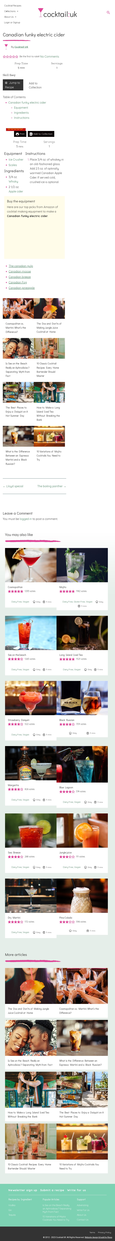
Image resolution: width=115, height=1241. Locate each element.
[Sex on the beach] (30, 645)
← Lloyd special (13, 486)
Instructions (21, 117)
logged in (26, 519)
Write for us (76, 1190)
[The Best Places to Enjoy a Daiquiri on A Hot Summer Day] (18, 401)
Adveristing (82, 1205)
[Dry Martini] (30, 908)
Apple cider (16, 191)
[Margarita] (30, 776)
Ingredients (21, 112)
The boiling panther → (51, 486)
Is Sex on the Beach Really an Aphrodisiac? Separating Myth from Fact (57, 1208)
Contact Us (82, 1219)
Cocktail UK (21, 46)
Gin (10, 1210)
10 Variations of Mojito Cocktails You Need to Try (56, 1218)
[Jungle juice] (82, 843)
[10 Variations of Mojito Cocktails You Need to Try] (49, 445)
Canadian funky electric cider (27, 102)
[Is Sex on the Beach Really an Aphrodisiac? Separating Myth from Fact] (18, 359)
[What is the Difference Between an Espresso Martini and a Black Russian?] (18, 447)
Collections (10, 11)
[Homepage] (57, 12)
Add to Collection (42, 133)
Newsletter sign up (22, 1190)
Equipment (21, 107)
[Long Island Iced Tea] (82, 645)
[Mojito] (82, 579)
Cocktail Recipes (12, 5)
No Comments (49, 56)
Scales (13, 165)
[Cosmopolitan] (30, 578)
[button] (4, 56)
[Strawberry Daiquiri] (30, 710)
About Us (9, 16)
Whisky (13, 181)
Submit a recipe (52, 1190)
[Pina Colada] (82, 907)
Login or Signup (12, 22)
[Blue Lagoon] (82, 777)
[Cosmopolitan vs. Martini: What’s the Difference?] (18, 317)
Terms (92, 1232)
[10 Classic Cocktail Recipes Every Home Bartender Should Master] (49, 359)
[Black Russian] (82, 709)
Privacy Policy (104, 1232)
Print (22, 133)
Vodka (11, 1205)
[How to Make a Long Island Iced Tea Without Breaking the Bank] (49, 403)
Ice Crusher (16, 159)
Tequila (12, 1214)
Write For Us (83, 1210)
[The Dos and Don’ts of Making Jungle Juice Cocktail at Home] (49, 317)
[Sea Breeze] (30, 843)
